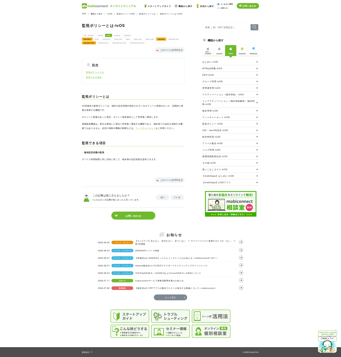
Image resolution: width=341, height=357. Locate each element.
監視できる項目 (94, 77)
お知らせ (224, 8)
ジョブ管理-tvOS (211, 149)
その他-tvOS (209, 162)
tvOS (109, 13)
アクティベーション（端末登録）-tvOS (223, 94)
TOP (84, 13)
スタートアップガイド (159, 6)
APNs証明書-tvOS (212, 68)
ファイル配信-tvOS (212, 143)
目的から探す (207, 6)
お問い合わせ (249, 5)
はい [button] (163, 197)
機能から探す (185, 6)
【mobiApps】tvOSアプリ (216, 182)
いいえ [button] (177, 197)
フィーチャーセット (146, 128)
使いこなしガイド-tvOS (215, 169)
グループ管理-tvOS (212, 81)
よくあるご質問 (227, 4)
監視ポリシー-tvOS (126, 13)
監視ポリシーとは (147, 13)
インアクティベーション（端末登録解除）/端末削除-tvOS (228, 102)
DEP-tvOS (208, 74)
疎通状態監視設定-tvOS (215, 156)
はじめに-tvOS (210, 61)
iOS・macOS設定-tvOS (215, 130)
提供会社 (85, 352)
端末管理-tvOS (210, 110)
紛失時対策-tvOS (211, 136)
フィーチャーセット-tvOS (216, 117)
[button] (327, 341)
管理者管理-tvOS (211, 87)
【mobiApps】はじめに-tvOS (218, 175)
